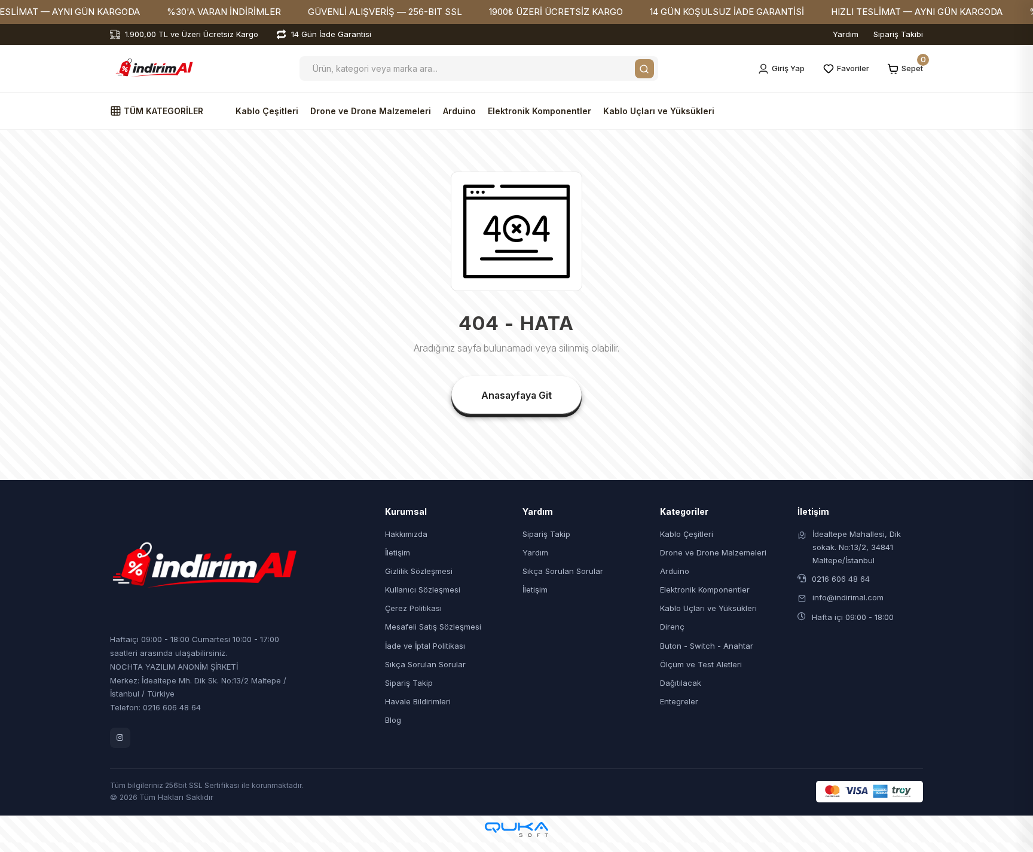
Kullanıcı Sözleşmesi (422, 589)
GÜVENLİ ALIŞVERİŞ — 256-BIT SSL (385, 11)
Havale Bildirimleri (418, 701)
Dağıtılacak (680, 683)
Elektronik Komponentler (539, 111)
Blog (393, 720)
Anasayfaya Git (516, 395)
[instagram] (120, 738)
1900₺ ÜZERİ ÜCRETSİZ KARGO (556, 11)
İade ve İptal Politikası (425, 646)
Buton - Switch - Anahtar (706, 646)
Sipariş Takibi (898, 34)
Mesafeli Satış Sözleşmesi (433, 626)
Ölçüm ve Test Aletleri (701, 664)
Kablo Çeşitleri (267, 111)
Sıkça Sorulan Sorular (425, 664)
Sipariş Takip (409, 683)
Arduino (459, 111)
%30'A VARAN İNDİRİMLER (224, 11)
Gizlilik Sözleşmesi (419, 571)
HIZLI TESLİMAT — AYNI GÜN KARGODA (917, 11)
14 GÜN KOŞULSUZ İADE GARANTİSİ (727, 11)
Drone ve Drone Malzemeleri (370, 111)
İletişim (397, 552)
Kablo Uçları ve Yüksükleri (658, 111)
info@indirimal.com (848, 597)
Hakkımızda (406, 534)
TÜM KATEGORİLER (162, 111)
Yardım (845, 34)
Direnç (672, 626)
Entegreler (679, 701)
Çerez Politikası (413, 608)
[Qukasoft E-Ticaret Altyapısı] (516, 829)
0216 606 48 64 (841, 579)
